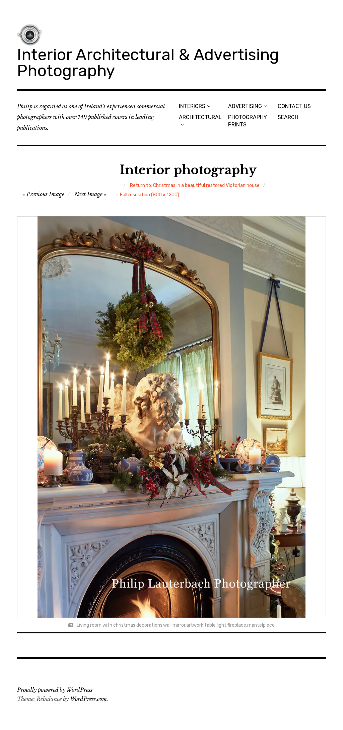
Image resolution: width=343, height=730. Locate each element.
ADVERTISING (245, 106)
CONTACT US (294, 106)
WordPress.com (88, 699)
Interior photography (188, 170)
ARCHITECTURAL (200, 117)
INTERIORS (192, 106)
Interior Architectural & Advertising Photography (148, 62)
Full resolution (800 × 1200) (149, 195)
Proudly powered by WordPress (54, 690)
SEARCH (288, 117)
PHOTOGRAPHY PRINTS (247, 120)
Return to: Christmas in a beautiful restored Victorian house (195, 185)
